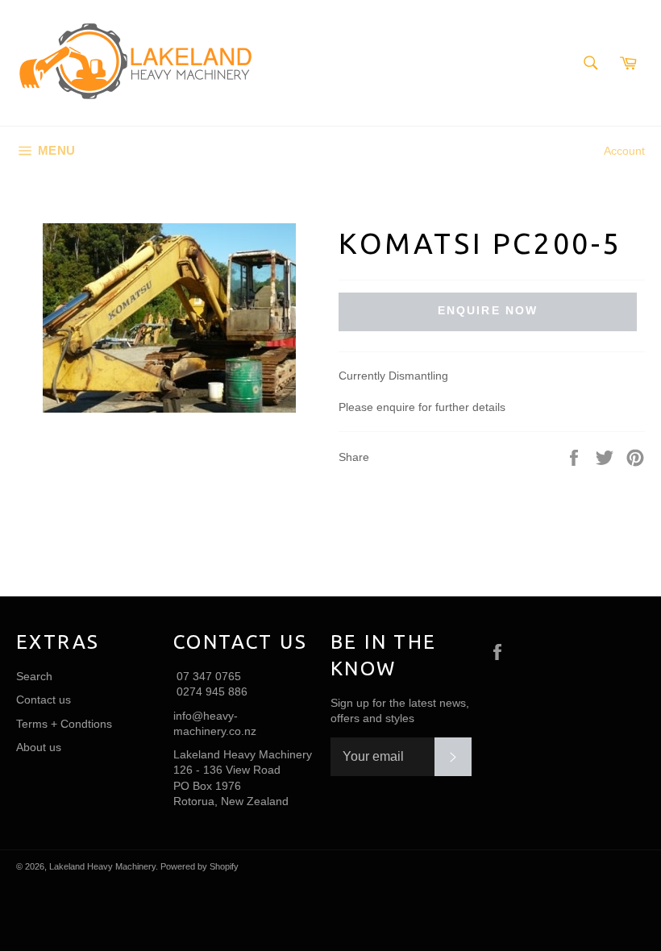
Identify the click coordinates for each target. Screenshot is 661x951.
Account (624, 150)
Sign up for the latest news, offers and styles (399, 710)
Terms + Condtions (64, 723)
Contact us (43, 699)
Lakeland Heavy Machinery (102, 866)
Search (34, 676)
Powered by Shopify (199, 866)
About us (38, 747)
